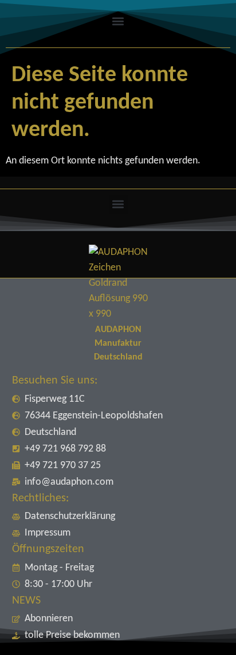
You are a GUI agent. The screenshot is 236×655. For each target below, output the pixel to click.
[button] (118, 20)
